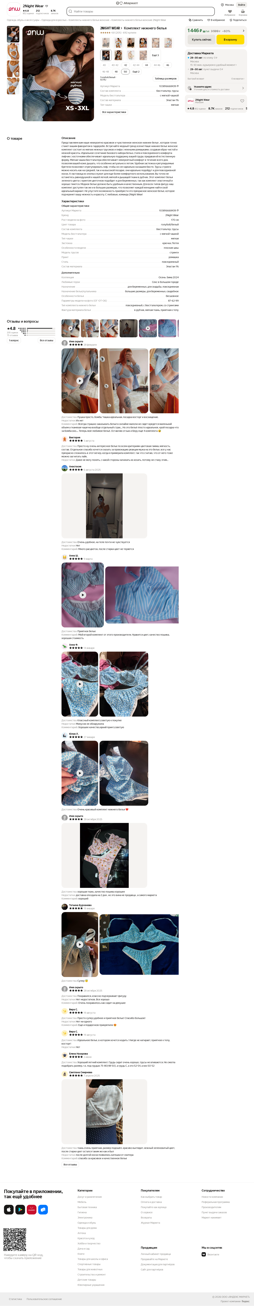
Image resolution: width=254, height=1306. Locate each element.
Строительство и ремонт (92, 1274)
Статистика (15, 1299)
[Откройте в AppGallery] (31, 1214)
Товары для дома (87, 1228)
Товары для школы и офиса (93, 1259)
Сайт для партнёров (152, 1269)
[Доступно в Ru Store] (43, 1214)
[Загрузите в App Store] (9, 1214)
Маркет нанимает (212, 1217)
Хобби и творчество (89, 1243)
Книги (81, 1253)
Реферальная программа (216, 1202)
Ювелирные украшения (91, 1285)
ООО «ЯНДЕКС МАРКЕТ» (236, 1296)
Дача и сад (84, 1248)
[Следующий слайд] (88, 73)
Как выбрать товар (151, 1196)
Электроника (85, 1217)
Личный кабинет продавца (156, 1254)
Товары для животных (90, 1269)
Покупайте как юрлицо (154, 1207)
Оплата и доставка (151, 1202)
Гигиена (82, 1212)
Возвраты (146, 1217)
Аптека (82, 1233)
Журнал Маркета (150, 1222)
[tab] (13, 34)
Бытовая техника (87, 1207)
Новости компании (212, 1196)
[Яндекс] (245, 1301)
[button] (46, 6)
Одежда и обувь (87, 1222)
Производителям (211, 1207)
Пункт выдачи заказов (214, 1212)
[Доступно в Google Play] (20, 1214)
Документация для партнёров (158, 1264)
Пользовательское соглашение (44, 1299)
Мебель (82, 1202)
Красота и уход (86, 1238)
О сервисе (147, 1212)
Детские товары (87, 1279)
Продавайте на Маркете (154, 1259)
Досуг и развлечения (90, 1196)
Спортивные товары (89, 1264)
